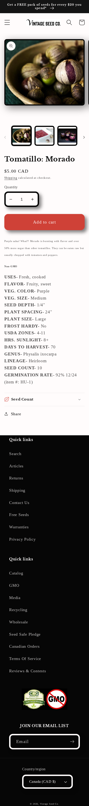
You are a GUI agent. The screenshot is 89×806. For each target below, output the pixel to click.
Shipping (10, 177)
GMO (14, 585)
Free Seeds (19, 514)
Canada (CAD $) (42, 782)
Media (15, 597)
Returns (16, 478)
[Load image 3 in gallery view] (67, 136)
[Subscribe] (72, 741)
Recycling (18, 609)
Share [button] (16, 414)
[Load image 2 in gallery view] (44, 136)
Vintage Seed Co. (49, 804)
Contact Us (19, 502)
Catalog (16, 573)
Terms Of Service (25, 658)
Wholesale (18, 622)
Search (15, 453)
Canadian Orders (24, 646)
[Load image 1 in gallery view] (21, 136)
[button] (7, 22)
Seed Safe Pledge (25, 634)
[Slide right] (84, 137)
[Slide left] (5, 137)
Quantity (11, 187)
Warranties (19, 527)
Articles (16, 466)
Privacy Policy (22, 539)
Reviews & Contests (27, 671)
